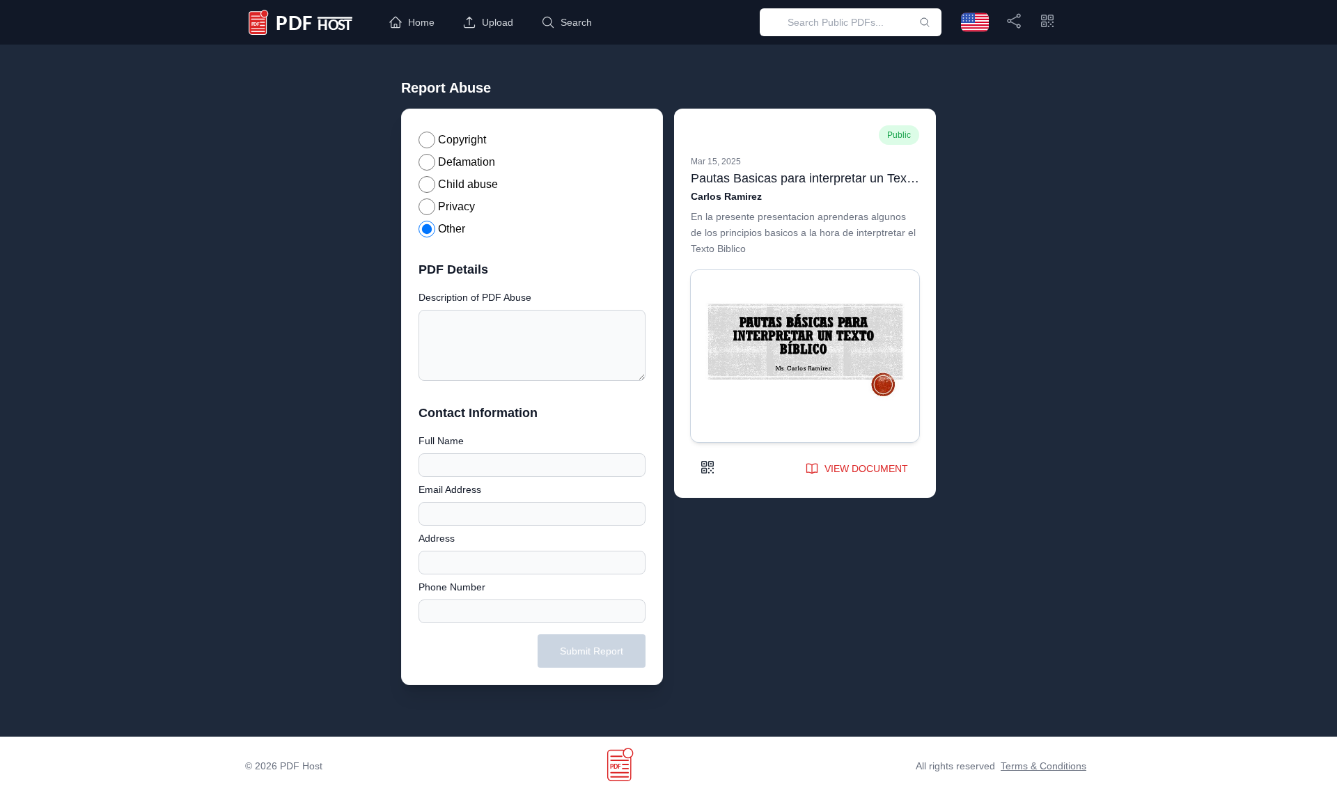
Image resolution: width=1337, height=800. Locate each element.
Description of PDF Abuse (475, 297)
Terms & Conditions (1043, 765)
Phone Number (452, 587)
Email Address (450, 489)
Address (437, 538)
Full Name (441, 440)
